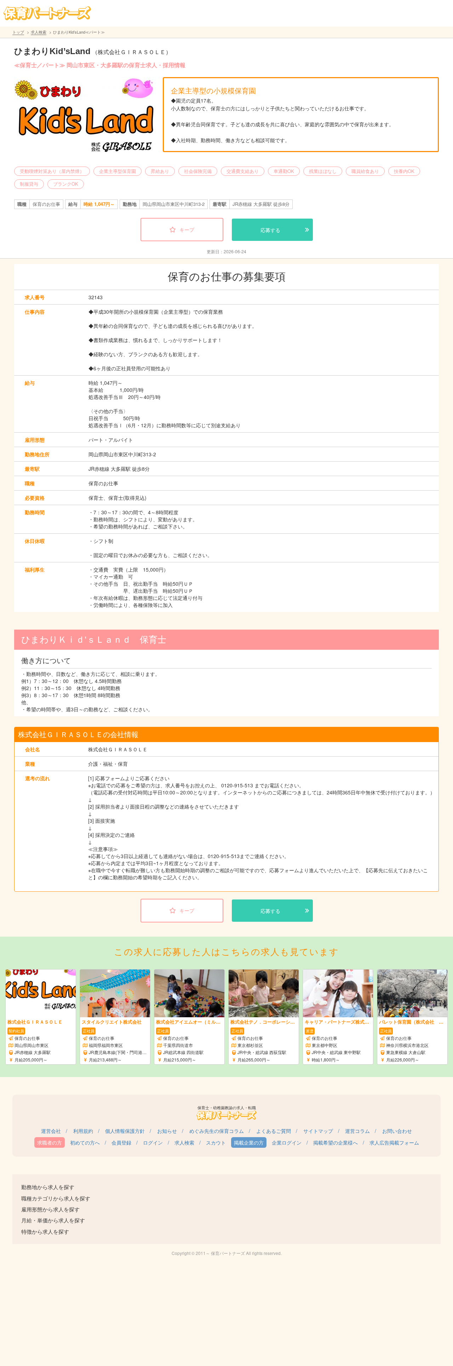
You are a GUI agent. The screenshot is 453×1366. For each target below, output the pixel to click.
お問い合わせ (397, 1130)
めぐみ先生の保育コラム (216, 1130)
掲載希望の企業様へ (335, 1142)
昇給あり (160, 171)
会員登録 (121, 1142)
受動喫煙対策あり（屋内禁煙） (52, 171)
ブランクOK (65, 183)
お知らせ (167, 1130)
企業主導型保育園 (117, 171)
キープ (186, 229)
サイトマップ (318, 1130)
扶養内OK (404, 171)
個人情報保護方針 (125, 1130)
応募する (270, 229)
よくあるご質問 (273, 1130)
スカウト (216, 1142)
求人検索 (38, 32)
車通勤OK (284, 171)
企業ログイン (287, 1142)
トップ (18, 32)
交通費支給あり (242, 171)
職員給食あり (365, 171)
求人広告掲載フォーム (394, 1142)
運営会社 (51, 1130)
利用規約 (83, 1130)
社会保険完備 (198, 171)
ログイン (153, 1142)
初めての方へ (85, 1142)
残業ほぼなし (323, 171)
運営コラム (357, 1130)
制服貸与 (29, 183)
